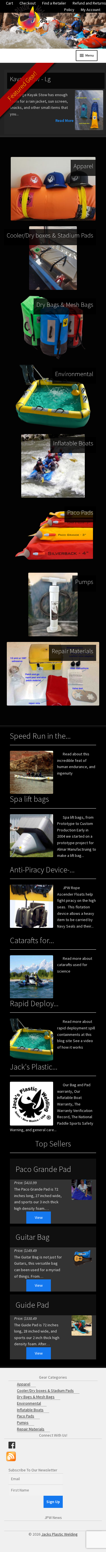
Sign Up (53, 1501)
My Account (90, 9)
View (39, 1217)
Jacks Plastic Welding (59, 1534)
